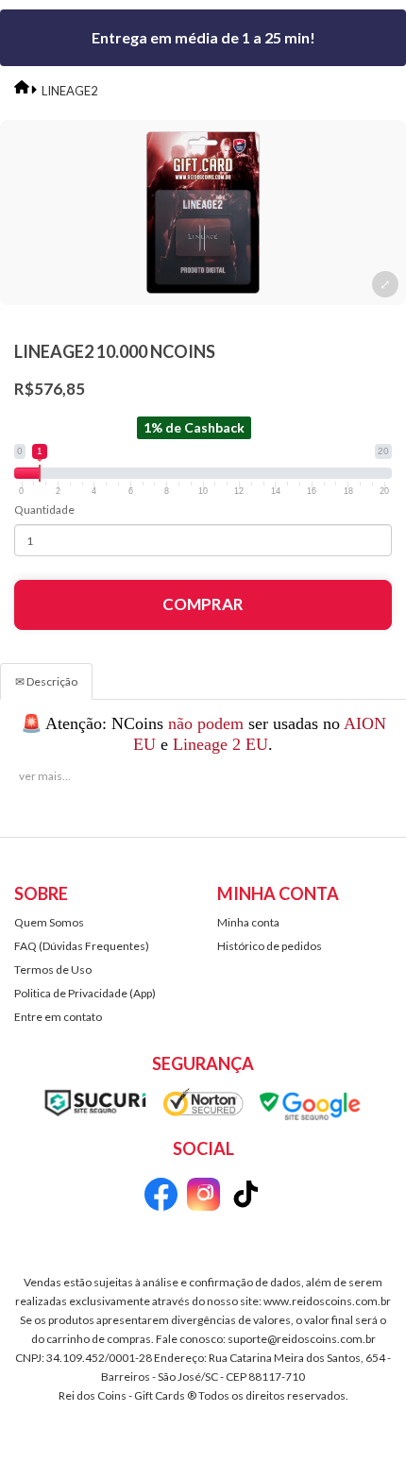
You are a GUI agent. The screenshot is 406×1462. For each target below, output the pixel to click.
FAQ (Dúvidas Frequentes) (81, 946)
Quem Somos (49, 922)
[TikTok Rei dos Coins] (245, 1197)
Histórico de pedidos (269, 946)
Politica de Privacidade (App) (85, 993)
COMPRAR (203, 604)
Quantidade (44, 509)
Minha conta (248, 922)
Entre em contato (58, 1017)
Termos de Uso (53, 969)
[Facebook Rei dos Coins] (161, 1197)
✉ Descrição (46, 681)
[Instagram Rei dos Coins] (203, 1197)
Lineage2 (70, 90)
